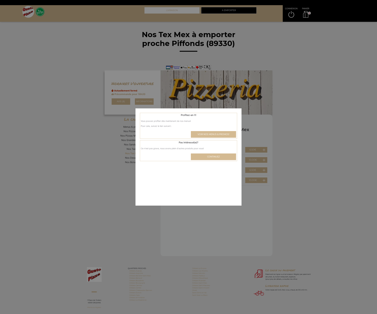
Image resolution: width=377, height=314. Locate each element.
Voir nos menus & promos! (213, 134)
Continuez (213, 156)
